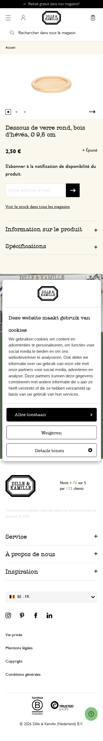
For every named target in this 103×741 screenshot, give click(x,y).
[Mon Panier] (93, 17)
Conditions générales (23, 674)
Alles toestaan (30, 414)
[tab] (51, 229)
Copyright (14, 661)
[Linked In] (49, 615)
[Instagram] (8, 615)
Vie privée (13, 635)
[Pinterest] (22, 615)
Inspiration (21, 571)
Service (16, 536)
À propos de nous (30, 554)
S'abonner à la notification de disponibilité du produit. (50, 170)
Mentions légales (19, 648)
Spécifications (25, 246)
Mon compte (23, 17)
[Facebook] (35, 615)
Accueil (10, 47)
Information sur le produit (43, 229)
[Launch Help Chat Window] (91, 714)
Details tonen (49, 450)
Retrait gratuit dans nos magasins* (54, 4)
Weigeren (51, 432)
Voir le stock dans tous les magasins (37, 206)
